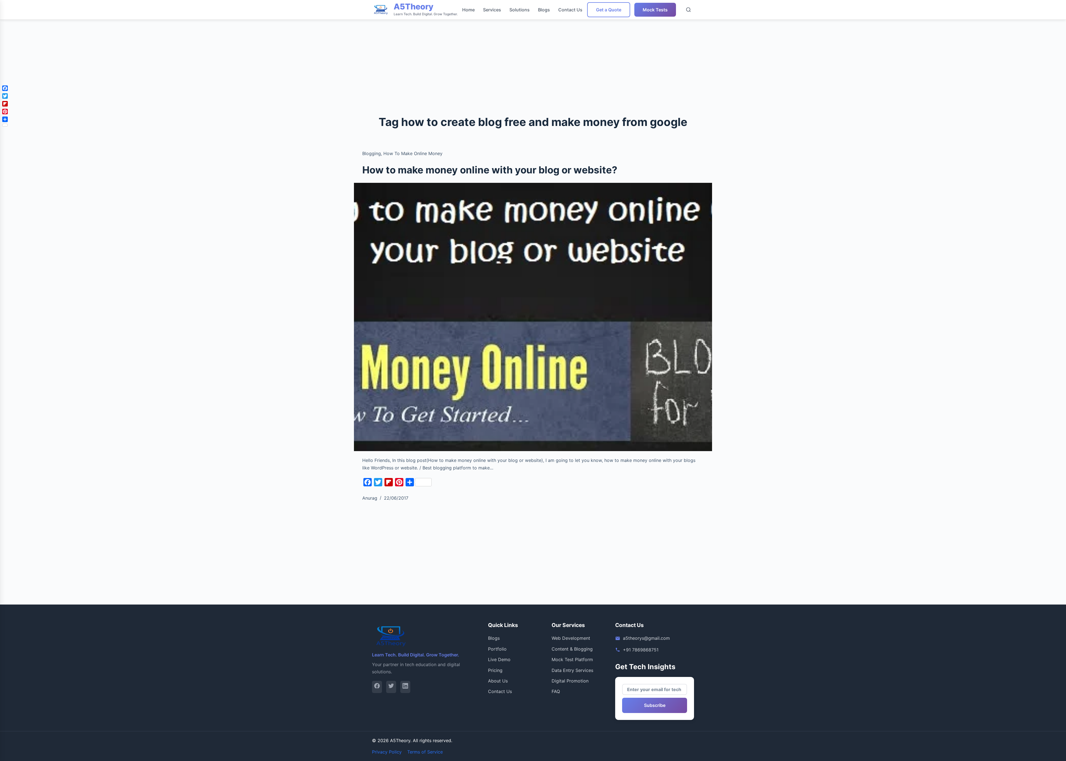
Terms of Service (425, 752)
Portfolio (497, 649)
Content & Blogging (572, 649)
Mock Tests (655, 9)
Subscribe (654, 705)
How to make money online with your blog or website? (489, 170)
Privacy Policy (387, 752)
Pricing (495, 670)
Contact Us (570, 9)
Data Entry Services (572, 670)
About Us (498, 681)
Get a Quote (608, 9)
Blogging (371, 153)
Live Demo (499, 659)
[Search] (688, 9)
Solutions (519, 9)
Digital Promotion (570, 681)
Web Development (571, 638)
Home (468, 9)
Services (492, 9)
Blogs (544, 9)
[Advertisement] (166, 39)
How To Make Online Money (413, 153)
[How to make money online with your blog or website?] (533, 317)
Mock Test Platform (572, 659)
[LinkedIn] (405, 687)
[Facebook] (377, 687)
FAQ (556, 691)
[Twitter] (391, 687)
